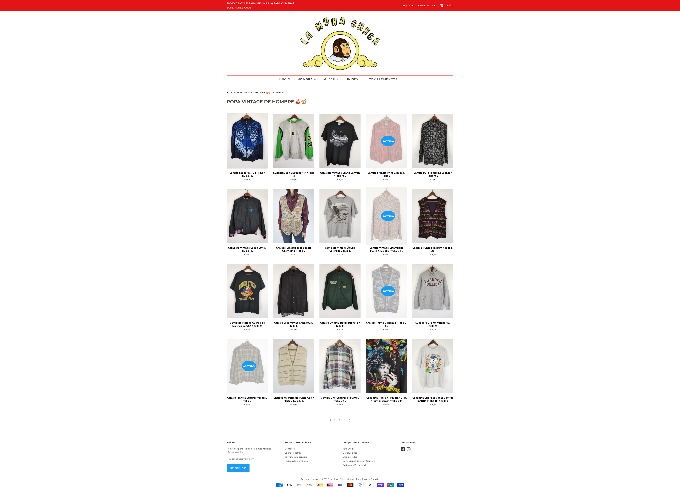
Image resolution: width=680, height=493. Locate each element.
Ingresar (408, 5)
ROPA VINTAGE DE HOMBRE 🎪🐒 (254, 92)
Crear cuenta (426, 5)
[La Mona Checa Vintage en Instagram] (408, 450)
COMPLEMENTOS (383, 79)
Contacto (290, 448)
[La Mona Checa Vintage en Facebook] (403, 450)
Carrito (449, 5)
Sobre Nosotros (293, 452)
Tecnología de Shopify (367, 479)
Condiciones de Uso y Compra (359, 461)
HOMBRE (306, 79)
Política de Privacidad (354, 465)
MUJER (329, 79)
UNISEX (352, 79)
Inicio (284, 79)
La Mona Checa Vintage (342, 479)
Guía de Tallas (350, 457)
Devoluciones (350, 452)
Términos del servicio (296, 457)
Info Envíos (349, 448)
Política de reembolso (296, 461)
